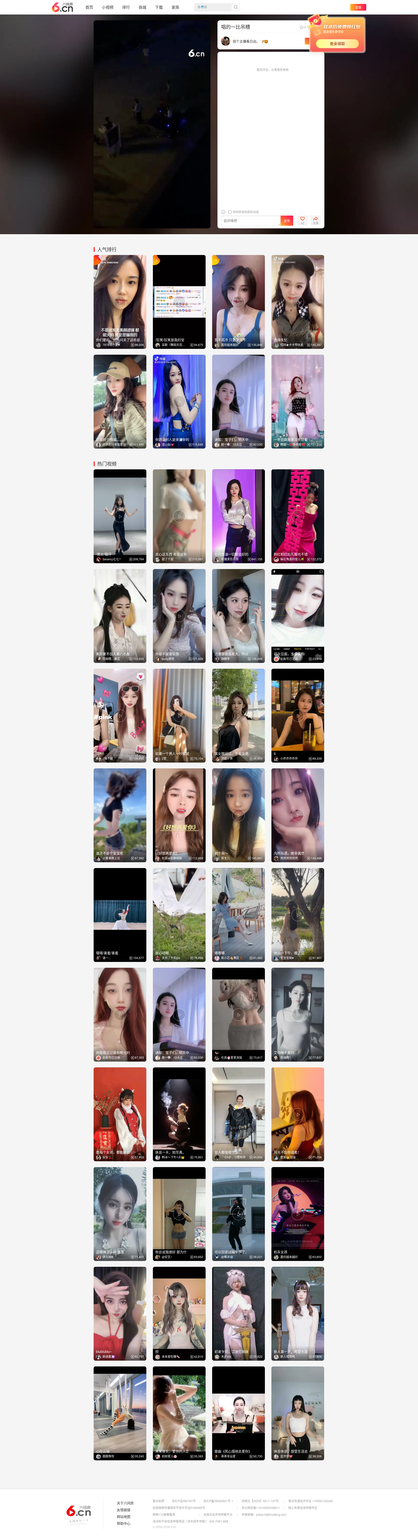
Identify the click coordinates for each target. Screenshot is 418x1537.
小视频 (107, 7)
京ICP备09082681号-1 (218, 1501)
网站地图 (123, 1517)
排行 (126, 7)
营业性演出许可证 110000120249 (310, 1501)
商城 (142, 7)
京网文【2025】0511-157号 (260, 1501)
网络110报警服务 (164, 1514)
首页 (89, 7)
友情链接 (123, 1510)
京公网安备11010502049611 (261, 1508)
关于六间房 (125, 1503)
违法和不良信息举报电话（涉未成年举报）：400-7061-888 (190, 1521)
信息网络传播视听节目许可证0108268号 (179, 1508)
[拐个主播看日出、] (225, 40)
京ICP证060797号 (184, 1501)
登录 (358, 7)
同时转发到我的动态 (245, 212)
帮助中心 (123, 1523)
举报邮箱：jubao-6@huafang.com (264, 1514)
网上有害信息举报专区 (302, 1508)
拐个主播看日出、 (246, 41)
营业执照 (158, 1501)
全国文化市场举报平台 (217, 1514)
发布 (287, 220)
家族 (175, 7)
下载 (159, 7)
